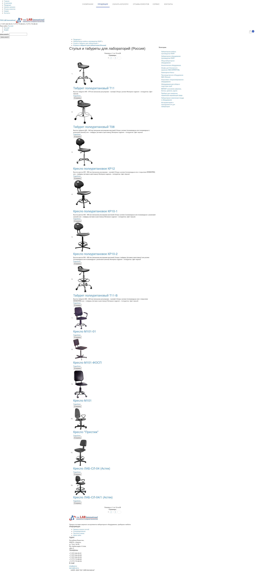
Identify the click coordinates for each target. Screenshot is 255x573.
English (6, 30)
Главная (6, 1)
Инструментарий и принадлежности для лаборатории (168, 104)
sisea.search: (4, 34)
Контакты (7, 13)
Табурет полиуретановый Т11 (94, 88)
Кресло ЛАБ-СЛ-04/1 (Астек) (93, 497)
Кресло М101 (82, 400)
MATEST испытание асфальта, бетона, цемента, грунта (171, 90)
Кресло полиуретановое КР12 (94, 168)
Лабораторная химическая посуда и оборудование (172, 99)
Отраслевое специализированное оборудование (172, 81)
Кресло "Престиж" (85, 432)
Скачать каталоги (9, 7)
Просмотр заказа (78, 533)
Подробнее (77, 96)
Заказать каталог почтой (81, 529)
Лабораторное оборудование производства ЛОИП (170, 57)
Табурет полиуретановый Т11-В (95, 295)
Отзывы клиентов (9, 9)
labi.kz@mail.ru (74, 568)
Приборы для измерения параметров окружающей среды (171, 94)
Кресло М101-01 (84, 331)
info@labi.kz (73, 566)
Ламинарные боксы (167, 72)
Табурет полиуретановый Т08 (94, 126)
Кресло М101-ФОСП (87, 362)
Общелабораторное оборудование (168, 62)
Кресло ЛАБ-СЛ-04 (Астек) (91, 468)
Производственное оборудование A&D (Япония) (172, 76)
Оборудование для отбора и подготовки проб (170, 85)
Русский (10, 26)
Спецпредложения (79, 531)
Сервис (6, 11)
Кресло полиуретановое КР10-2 (95, 254)
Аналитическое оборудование (171, 65)
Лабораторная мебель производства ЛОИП (168, 52)
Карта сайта (77, 535)
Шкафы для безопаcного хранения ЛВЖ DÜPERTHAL (170, 69)
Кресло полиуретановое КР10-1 (95, 211)
